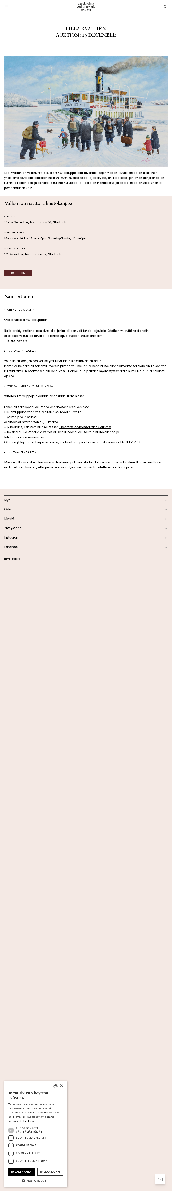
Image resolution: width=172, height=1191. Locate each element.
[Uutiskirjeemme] (160, 1179)
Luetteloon (18, 273)
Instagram (11, 538)
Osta (7, 509)
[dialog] (35, 1134)
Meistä (9, 519)
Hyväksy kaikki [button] (22, 1171)
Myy (7, 500)
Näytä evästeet (12, 559)
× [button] (61, 1086)
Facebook (11, 547)
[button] (35, 1180)
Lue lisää (28, 1121)
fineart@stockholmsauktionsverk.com (85, 427)
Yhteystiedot (13, 528)
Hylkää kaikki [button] (50, 1171)
